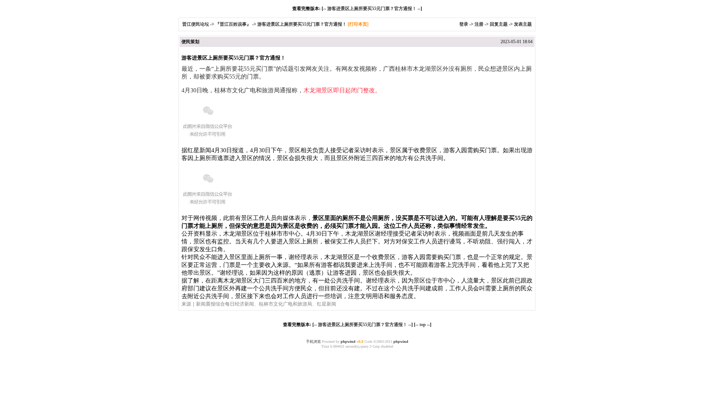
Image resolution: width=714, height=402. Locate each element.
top (422, 324)
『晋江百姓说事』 (233, 24)
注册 (479, 24)
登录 (463, 24)
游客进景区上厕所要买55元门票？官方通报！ (371, 8)
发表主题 (523, 24)
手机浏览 (313, 341)
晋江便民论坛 (195, 24)
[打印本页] (358, 24)
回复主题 (499, 24)
